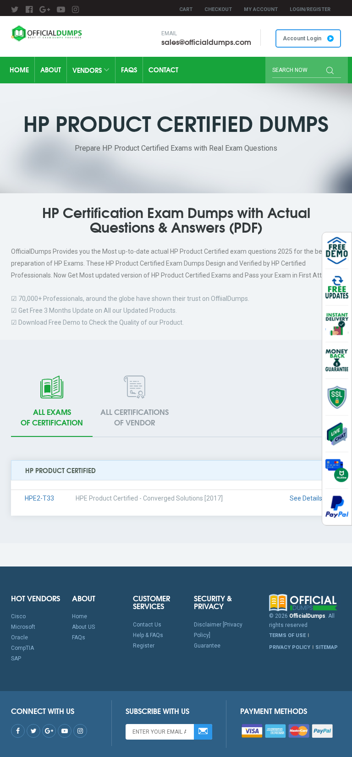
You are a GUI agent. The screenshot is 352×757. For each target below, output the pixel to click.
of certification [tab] (52, 417)
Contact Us (147, 624)
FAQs (129, 70)
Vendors (88, 70)
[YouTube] (61, 9)
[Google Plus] (44, 9)
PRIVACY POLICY (289, 647)
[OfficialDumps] (47, 33)
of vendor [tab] (134, 417)
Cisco (18, 616)
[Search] (330, 71)
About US (83, 627)
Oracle (19, 637)
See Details (306, 498)
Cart (185, 9)
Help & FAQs (148, 635)
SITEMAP (326, 647)
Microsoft (23, 627)
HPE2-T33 (39, 498)
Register (143, 646)
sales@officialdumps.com (206, 41)
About (50, 70)
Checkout (218, 9)
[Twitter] (15, 9)
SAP (16, 658)
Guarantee (207, 646)
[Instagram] (75, 9)
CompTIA (22, 648)
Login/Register (310, 9)
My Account (261, 9)
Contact (163, 70)
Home (19, 70)
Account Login (303, 38)
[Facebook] (29, 9)
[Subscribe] (203, 732)
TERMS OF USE (287, 635)
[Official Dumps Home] (305, 602)
